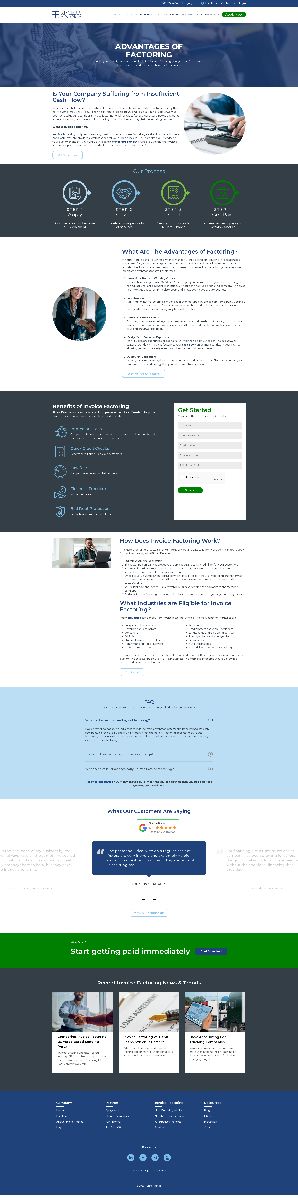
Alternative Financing (168, 1121)
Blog (207, 1110)
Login (59, 1127)
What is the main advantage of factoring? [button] (117, 720)
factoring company (126, 141)
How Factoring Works (168, 1110)
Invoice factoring (63, 134)
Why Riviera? (113, 1121)
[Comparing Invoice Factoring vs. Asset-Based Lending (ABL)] (82, 1032)
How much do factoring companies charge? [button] (119, 754)
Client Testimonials (117, 1116)
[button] (67, 155)
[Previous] (143, 899)
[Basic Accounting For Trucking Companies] (215, 1032)
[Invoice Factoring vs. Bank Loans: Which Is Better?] (149, 1032)
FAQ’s (207, 1116)
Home (60, 1110)
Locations (62, 1116)
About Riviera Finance (69, 1121)
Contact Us (211, 1127)
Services (160, 1127)
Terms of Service (158, 1170)
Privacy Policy (139, 1170)
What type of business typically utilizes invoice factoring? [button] (129, 769)
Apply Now (112, 1110)
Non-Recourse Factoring (170, 1116)
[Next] (155, 899)
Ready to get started (99, 781)
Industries (210, 1121)
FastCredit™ (113, 1127)
